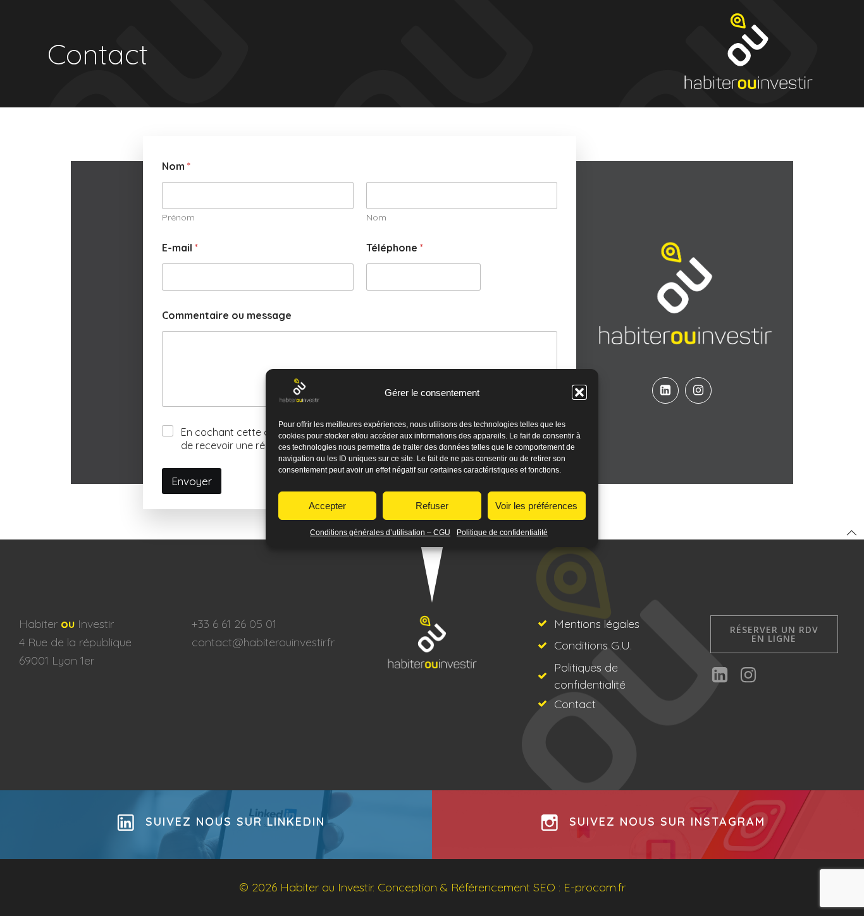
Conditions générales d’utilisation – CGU (380, 532)
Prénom (178, 217)
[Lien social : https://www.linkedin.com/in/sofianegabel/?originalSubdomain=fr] (668, 390)
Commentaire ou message (227, 316)
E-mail (180, 248)
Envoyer (191, 481)
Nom (376, 217)
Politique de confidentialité (502, 532)
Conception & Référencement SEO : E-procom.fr (502, 887)
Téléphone (394, 248)
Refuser (432, 505)
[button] (579, 392)
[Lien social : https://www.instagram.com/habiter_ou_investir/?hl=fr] (701, 390)
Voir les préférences (536, 505)
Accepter (327, 505)
